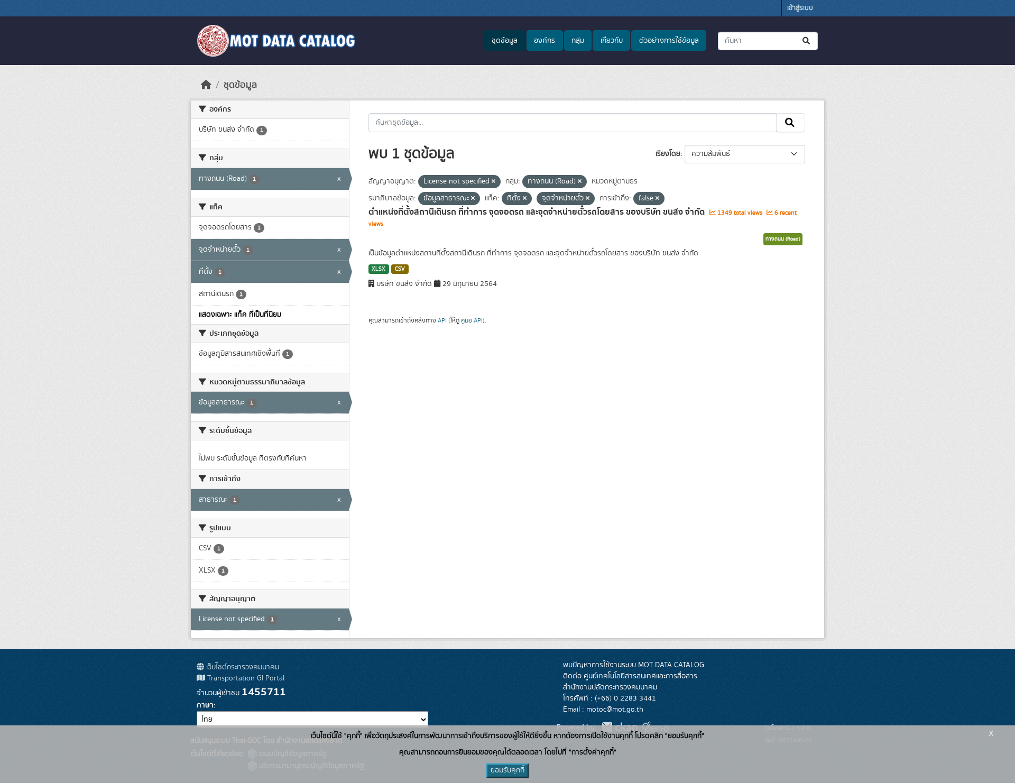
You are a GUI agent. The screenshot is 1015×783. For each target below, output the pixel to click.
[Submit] (807, 41)
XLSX (378, 269)
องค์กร (544, 40)
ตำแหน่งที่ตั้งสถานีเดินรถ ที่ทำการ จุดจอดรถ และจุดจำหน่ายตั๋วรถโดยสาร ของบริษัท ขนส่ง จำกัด (537, 212)
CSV (400, 269)
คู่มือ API (472, 320)
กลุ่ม (577, 40)
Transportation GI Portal (244, 678)
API (442, 320)
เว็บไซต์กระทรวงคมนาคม (241, 667)
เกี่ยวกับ (612, 40)
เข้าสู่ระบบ (800, 8)
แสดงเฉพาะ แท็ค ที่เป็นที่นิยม (240, 314)
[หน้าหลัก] (206, 85)
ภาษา (205, 705)
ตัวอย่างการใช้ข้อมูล (669, 40)
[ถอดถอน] (493, 182)
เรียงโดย (668, 154)
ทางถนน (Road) (782, 239)
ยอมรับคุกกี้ (507, 770)
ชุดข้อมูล (505, 40)
